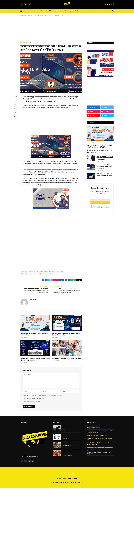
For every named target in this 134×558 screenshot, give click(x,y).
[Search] (113, 11)
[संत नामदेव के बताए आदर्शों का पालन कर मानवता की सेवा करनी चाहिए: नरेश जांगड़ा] (57, 453)
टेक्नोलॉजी (48, 10)
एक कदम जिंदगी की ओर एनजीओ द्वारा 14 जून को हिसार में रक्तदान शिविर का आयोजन (99, 453)
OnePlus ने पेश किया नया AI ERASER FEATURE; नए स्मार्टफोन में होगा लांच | (71, 435)
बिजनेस (77, 10)
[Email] (15, 116)
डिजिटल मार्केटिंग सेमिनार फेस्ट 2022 (28, 274)
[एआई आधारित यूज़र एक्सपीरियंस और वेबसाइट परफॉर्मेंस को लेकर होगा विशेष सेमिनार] (35, 323)
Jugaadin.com (80, 482)
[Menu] (21, 11)
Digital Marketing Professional (47, 271)
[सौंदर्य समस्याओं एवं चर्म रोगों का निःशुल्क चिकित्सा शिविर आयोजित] (67, 348)
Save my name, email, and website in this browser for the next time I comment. (43, 395)
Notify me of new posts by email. (32, 401)
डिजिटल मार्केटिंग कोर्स (61, 271)
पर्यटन (93, 10)
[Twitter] (15, 104)
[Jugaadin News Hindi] (67, 4)
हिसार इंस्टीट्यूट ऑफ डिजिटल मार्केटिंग (45, 274)
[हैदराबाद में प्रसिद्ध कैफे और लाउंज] (57, 445)
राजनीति (40, 10)
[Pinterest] (15, 112)
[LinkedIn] (15, 108)
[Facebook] (15, 100)
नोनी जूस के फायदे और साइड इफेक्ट (93, 427)
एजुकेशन (71, 10)
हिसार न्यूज (23, 42)
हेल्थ (82, 10)
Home (21, 15)
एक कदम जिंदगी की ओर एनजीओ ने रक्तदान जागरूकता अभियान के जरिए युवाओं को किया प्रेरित (99, 443)
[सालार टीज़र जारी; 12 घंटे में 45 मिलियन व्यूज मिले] (57, 428)
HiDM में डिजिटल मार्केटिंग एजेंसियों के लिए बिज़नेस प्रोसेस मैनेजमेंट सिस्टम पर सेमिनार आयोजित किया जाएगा (105, 158)
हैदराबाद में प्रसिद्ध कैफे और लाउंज (69, 443)
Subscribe (108, 4)
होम (35, 10)
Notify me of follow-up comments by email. (35, 398)
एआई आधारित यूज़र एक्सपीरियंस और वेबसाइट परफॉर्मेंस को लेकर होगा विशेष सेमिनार (34, 334)
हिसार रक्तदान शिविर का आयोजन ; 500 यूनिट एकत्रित (97, 435)
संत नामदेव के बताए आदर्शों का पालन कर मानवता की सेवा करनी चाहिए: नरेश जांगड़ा (72, 452)
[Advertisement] (67, 30)
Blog (25, 15)
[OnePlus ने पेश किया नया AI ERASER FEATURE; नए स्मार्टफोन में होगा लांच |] (57, 437)
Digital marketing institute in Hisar (29, 271)
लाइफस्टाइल (57, 10)
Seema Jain (33, 299)
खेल (98, 10)
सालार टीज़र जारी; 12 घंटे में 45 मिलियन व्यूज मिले (71, 427)
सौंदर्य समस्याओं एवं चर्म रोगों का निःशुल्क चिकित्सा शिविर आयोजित (67, 358)
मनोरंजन (88, 10)
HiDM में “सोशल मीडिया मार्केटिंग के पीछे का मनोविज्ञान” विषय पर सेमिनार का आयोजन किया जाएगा (35, 359)
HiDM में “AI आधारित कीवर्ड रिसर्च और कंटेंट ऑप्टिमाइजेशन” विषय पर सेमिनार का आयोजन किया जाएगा (66, 334)
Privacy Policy (100, 207)
